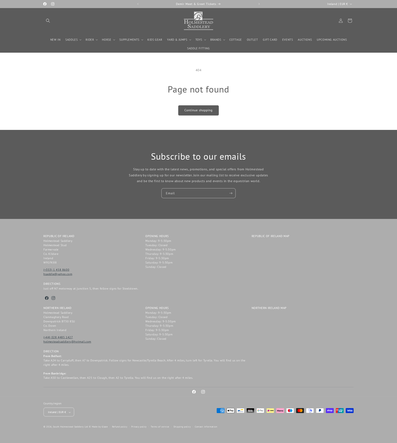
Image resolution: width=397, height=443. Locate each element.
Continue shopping (198, 110)
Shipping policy (182, 426)
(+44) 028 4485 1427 (58, 337)
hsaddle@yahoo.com (57, 274)
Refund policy (119, 426)
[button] (48, 20)
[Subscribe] (230, 193)
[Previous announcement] (137, 4)
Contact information (206, 426)
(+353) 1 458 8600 (56, 270)
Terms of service (160, 426)
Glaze (105, 426)
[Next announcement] (259, 4)
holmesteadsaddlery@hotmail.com (67, 341)
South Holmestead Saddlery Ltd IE (72, 426)
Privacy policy (139, 426)
